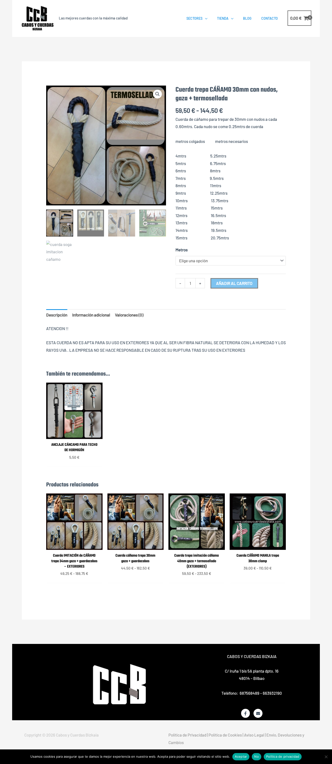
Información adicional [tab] (91, 314)
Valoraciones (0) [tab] (129, 314)
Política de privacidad (282, 756)
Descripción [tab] (56, 314)
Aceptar (241, 756)
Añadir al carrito (234, 283)
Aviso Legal (254, 734)
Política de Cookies (225, 734)
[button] (157, 94)
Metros (181, 249)
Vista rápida (74, 434)
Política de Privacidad (187, 734)
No (256, 756)
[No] (325, 756)
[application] (204, 18)
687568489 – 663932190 (261, 693)
